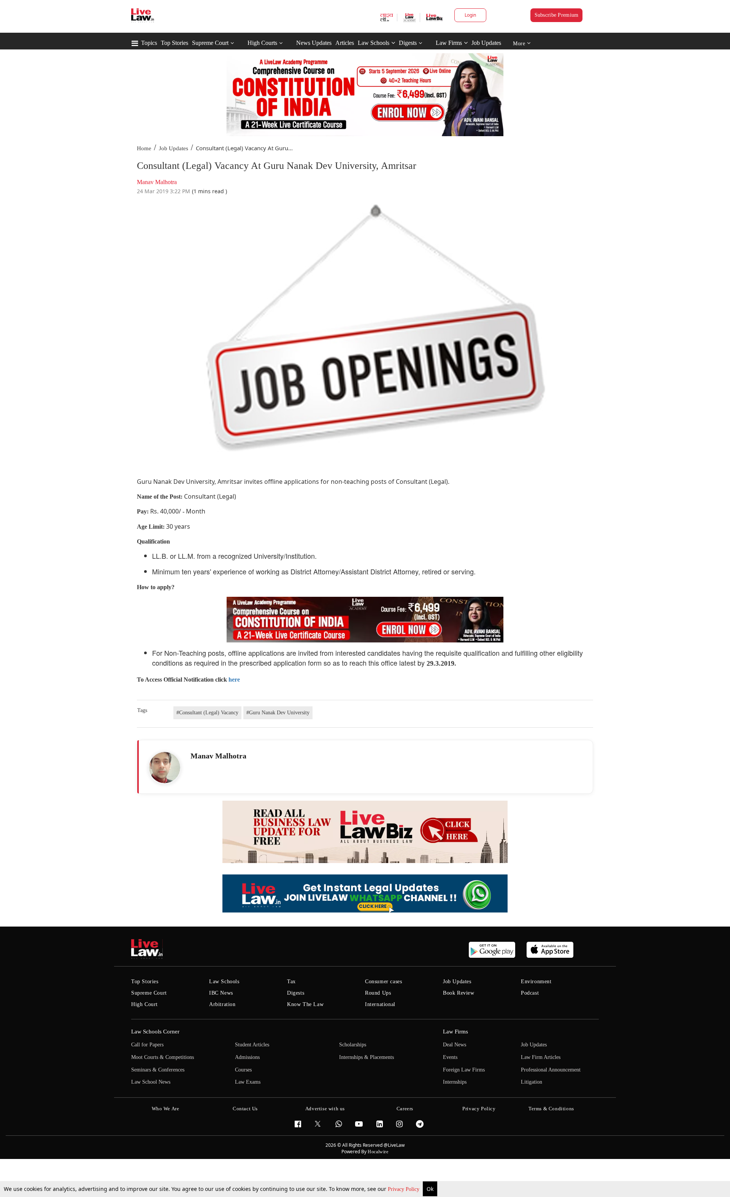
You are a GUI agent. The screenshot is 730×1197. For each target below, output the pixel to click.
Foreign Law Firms (464, 1070)
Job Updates (486, 43)
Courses (243, 1070)
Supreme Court (210, 43)
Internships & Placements (366, 1057)
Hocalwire (378, 1151)
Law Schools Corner (155, 1031)
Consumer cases (383, 981)
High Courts (262, 43)
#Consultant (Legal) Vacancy (207, 712)
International (380, 1004)
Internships (455, 1082)
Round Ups (378, 993)
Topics (149, 43)
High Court (144, 1004)
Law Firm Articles (540, 1057)
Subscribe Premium (557, 15)
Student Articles (252, 1045)
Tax (291, 981)
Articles (344, 43)
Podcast (530, 993)
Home (144, 148)
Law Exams (247, 1082)
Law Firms (449, 43)
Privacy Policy (404, 1189)
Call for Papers (147, 1045)
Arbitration (222, 1004)
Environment (536, 981)
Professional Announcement (551, 1070)
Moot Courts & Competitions (162, 1057)
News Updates (314, 43)
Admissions (247, 1057)
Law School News (150, 1082)
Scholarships (352, 1045)
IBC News (221, 993)
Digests (408, 43)
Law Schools (373, 43)
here (234, 679)
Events (450, 1057)
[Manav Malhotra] (164, 767)
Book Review (458, 993)
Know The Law (305, 1004)
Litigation (531, 1082)
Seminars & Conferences (157, 1070)
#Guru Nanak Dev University (277, 712)
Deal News (454, 1045)
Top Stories (174, 43)
